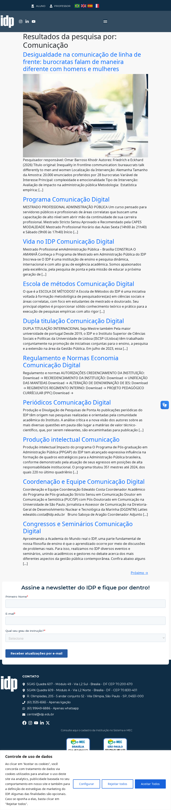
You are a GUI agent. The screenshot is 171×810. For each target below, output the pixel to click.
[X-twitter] (48, 723)
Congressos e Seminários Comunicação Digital (78, 527)
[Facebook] (24, 723)
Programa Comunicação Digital (66, 199)
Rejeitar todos (117, 784)
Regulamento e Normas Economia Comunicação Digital (70, 361)
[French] (97, 5)
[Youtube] (33, 21)
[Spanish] (91, 5)
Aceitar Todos (150, 784)
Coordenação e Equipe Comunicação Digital (84, 481)
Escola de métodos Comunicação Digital (78, 284)
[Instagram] (21, 21)
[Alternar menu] (105, 21)
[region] (85, 780)
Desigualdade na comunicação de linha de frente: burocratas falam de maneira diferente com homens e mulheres (82, 61)
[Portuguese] (78, 5)
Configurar (86, 784)
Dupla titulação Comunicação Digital (73, 321)
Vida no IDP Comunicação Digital (68, 241)
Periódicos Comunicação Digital (67, 402)
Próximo (139, 573)
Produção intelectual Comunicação (71, 439)
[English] (84, 5)
